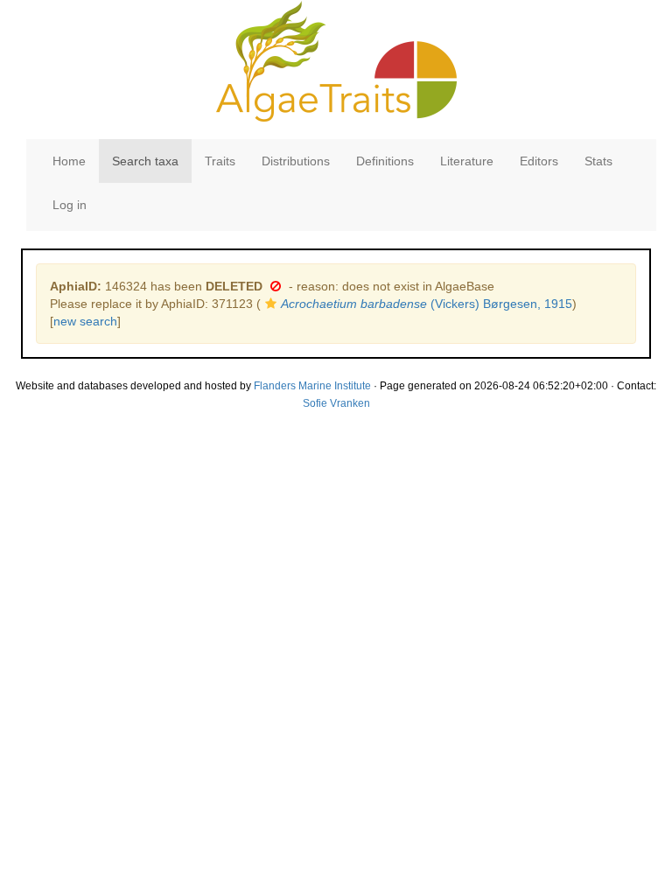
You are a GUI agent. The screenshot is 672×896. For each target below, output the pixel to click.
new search (85, 321)
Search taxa (145, 161)
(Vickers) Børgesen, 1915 (426, 304)
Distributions (296, 161)
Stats (598, 161)
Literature (467, 161)
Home (69, 161)
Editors (539, 161)
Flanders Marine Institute (312, 386)
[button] (275, 286)
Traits (220, 161)
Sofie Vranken (336, 403)
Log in (69, 205)
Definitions (385, 161)
